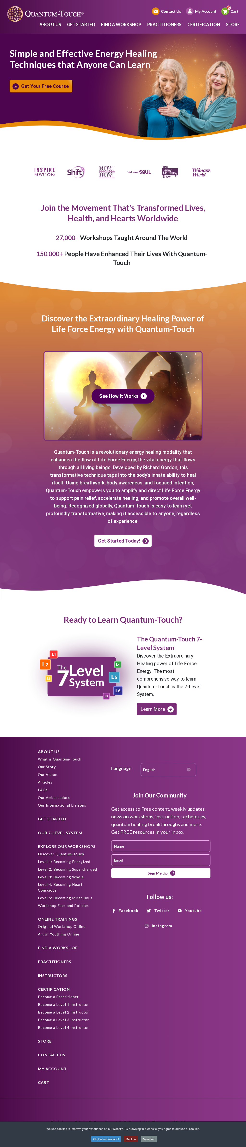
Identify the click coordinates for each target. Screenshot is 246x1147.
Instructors (53, 975)
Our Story (47, 767)
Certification (203, 24)
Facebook (128, 910)
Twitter (162, 910)
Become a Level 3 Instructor (63, 1020)
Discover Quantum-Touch (61, 854)
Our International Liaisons (62, 805)
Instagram (162, 925)
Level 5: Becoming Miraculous (65, 898)
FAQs (43, 790)
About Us (50, 24)
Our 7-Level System (60, 832)
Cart (234, 11)
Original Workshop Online (62, 926)
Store (233, 24)
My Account (205, 11)
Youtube (193, 910)
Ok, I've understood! (106, 1139)
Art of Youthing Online (58, 934)
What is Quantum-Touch (59, 759)
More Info (149, 1139)
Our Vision (47, 774)
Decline (131, 1139)
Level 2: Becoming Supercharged (67, 869)
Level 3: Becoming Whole (61, 877)
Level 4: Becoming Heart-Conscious (61, 887)
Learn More (153, 709)
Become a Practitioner (58, 997)
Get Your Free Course (45, 86)
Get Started (81, 24)
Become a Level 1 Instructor (63, 1004)
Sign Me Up (158, 873)
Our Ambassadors (54, 797)
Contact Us (171, 11)
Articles (45, 782)
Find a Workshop (121, 24)
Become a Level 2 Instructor (63, 1012)
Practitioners (164, 24)
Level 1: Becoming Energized (64, 861)
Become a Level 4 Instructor (63, 1027)
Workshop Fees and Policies (63, 905)
